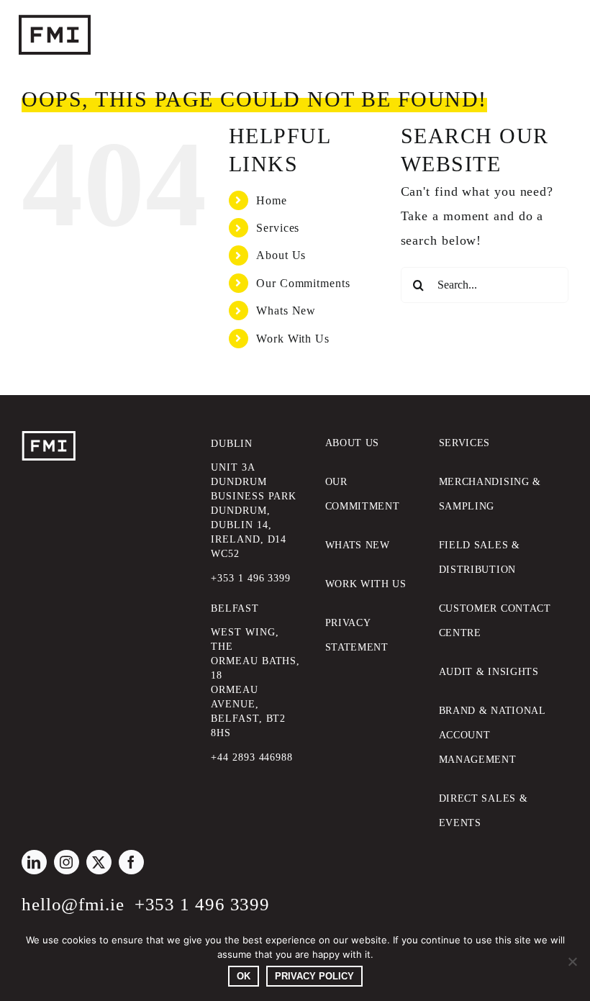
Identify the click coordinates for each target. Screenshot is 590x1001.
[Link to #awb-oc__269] (523, 36)
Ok (243, 976)
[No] (572, 961)
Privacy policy (314, 976)
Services (277, 228)
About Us (281, 255)
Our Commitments (303, 283)
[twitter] (99, 862)
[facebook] (131, 862)
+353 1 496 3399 (203, 904)
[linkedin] (34, 862)
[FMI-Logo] (49, 437)
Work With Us (293, 338)
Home (271, 200)
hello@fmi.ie (73, 904)
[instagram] (66, 862)
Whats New (286, 310)
